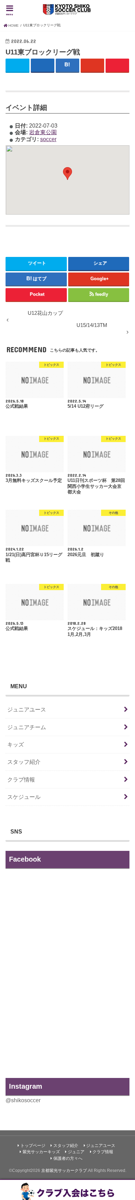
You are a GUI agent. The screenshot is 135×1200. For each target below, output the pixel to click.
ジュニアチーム (26, 727)
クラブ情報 (21, 779)
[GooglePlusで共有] (93, 65)
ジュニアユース (26, 709)
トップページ (32, 1145)
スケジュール (23, 797)
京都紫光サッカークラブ (64, 1170)
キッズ (15, 744)
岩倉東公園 (43, 132)
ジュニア (76, 1152)
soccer (48, 139)
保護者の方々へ (67, 1158)
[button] (67, 173)
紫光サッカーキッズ (41, 1152)
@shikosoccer (23, 1100)
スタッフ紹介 (23, 762)
